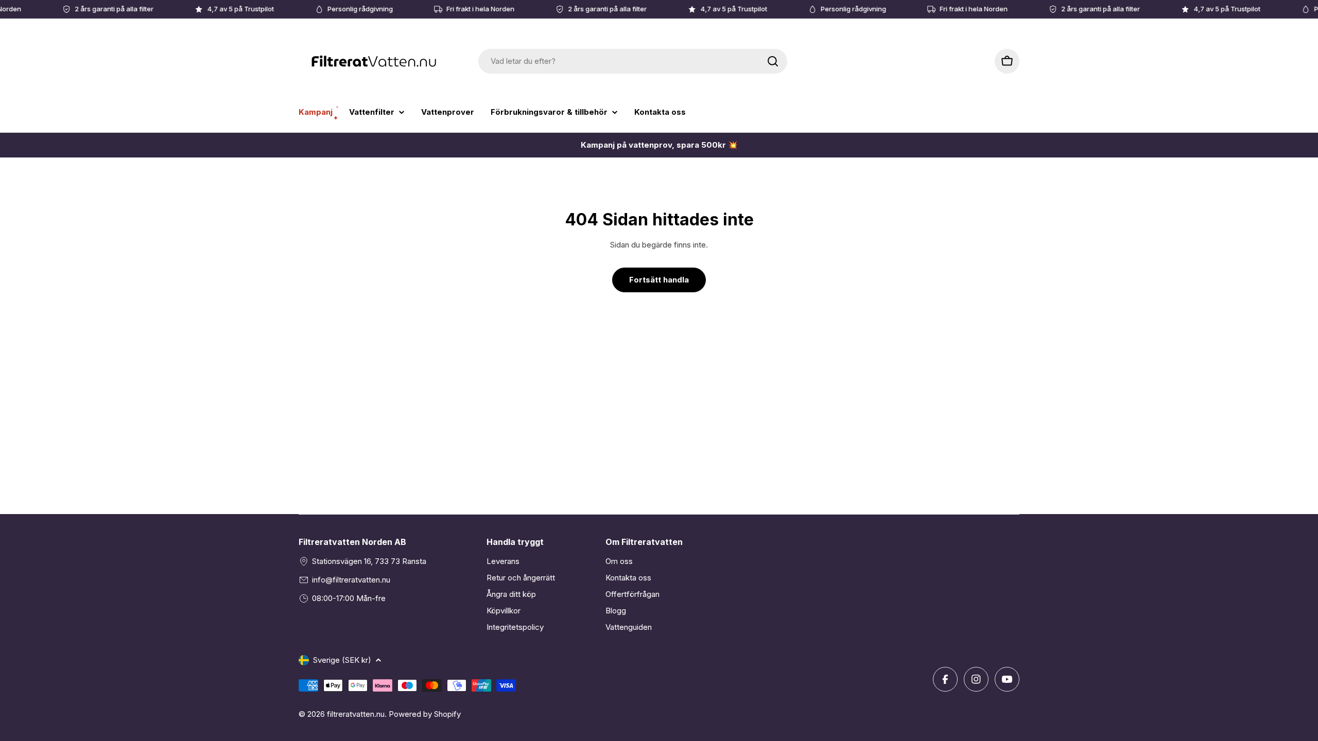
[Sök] (773, 61)
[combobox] (632, 61)
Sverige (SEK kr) (342, 660)
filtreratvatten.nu (356, 714)
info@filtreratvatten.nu (351, 580)
